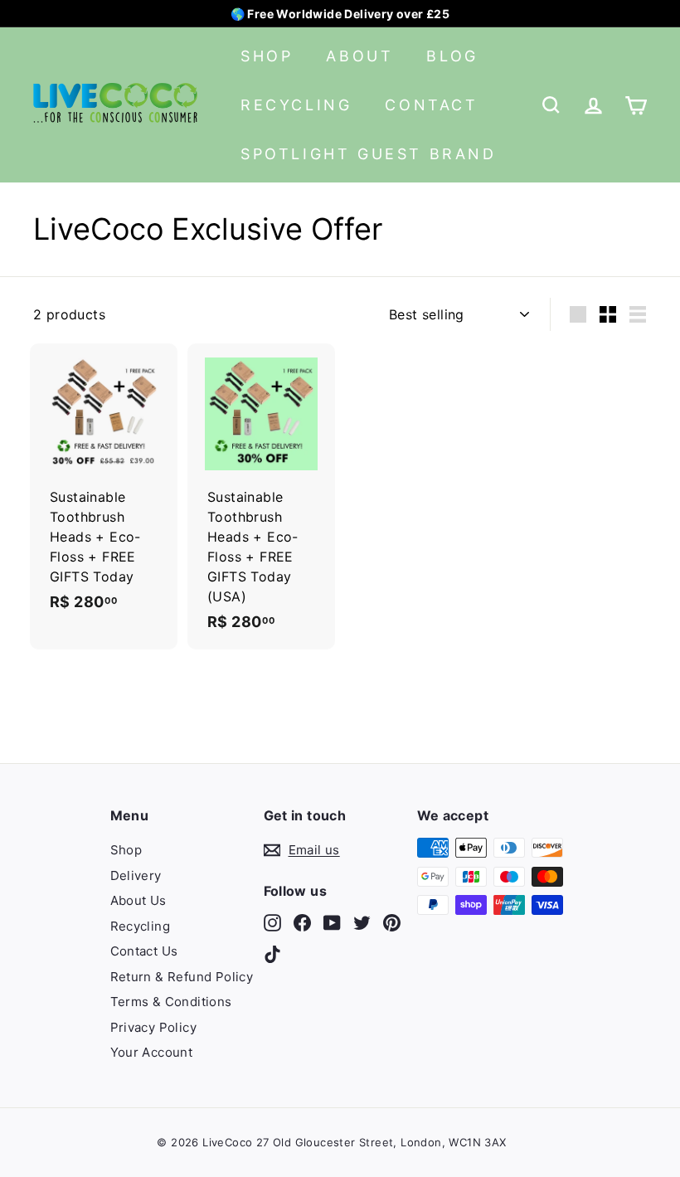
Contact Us (144, 951)
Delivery (136, 875)
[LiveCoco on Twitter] (362, 922)
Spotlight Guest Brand (368, 154)
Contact (431, 105)
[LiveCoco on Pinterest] (392, 922)
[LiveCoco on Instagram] (272, 922)
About (359, 56)
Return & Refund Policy (182, 977)
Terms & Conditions (171, 1001)
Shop (266, 56)
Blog (452, 56)
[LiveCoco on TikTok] (272, 953)
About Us (138, 900)
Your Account (151, 1052)
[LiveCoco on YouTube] (332, 922)
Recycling (296, 105)
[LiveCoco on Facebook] (302, 922)
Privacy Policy (153, 1027)
